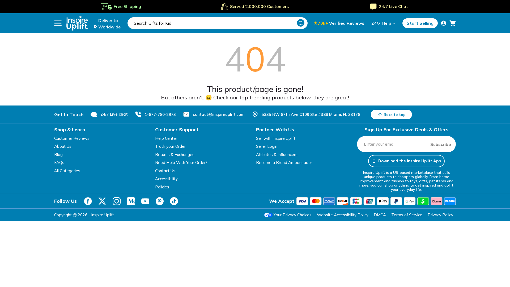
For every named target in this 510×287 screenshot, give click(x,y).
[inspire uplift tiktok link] (174, 201)
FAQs (59, 162)
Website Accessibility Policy (342, 214)
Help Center (166, 138)
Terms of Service (406, 214)
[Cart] (452, 23)
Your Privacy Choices (293, 214)
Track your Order (170, 146)
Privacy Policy (440, 214)
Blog (58, 154)
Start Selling (420, 23)
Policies (162, 186)
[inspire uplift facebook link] (88, 201)
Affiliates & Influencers (277, 154)
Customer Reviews (72, 138)
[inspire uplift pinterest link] (160, 201)
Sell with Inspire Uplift (275, 138)
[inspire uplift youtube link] (145, 201)
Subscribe (440, 144)
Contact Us (165, 170)
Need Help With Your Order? (181, 162)
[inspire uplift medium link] (131, 201)
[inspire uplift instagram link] (117, 201)
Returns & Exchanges (174, 154)
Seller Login (266, 146)
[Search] (300, 23)
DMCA (380, 214)
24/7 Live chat (114, 114)
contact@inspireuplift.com (219, 114)
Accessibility (166, 178)
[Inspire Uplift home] (77, 23)
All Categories (67, 170)
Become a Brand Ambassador (284, 162)
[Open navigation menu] (58, 23)
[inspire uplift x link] (102, 201)
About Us (62, 146)
